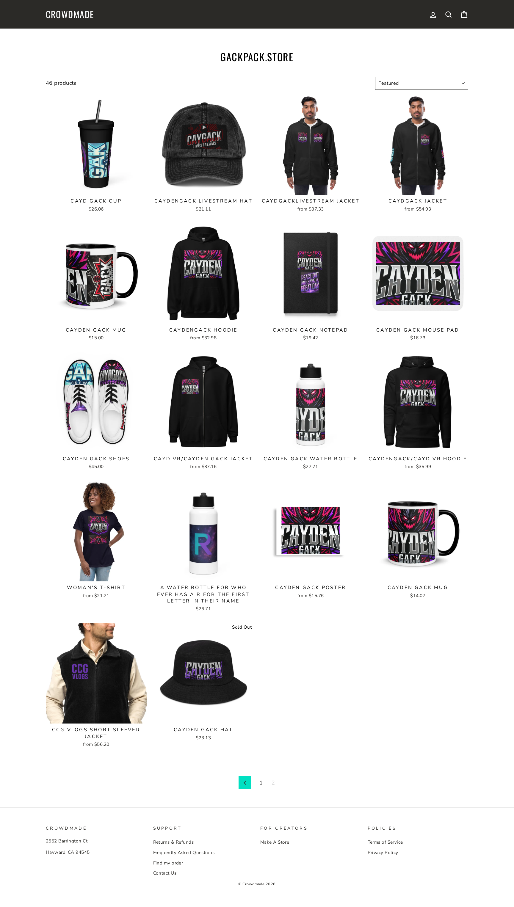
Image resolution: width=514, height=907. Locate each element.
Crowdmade (70, 14)
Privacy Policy (383, 853)
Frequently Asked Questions (184, 853)
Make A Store (274, 842)
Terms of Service (385, 842)
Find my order (168, 863)
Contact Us (165, 873)
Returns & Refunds (173, 842)
